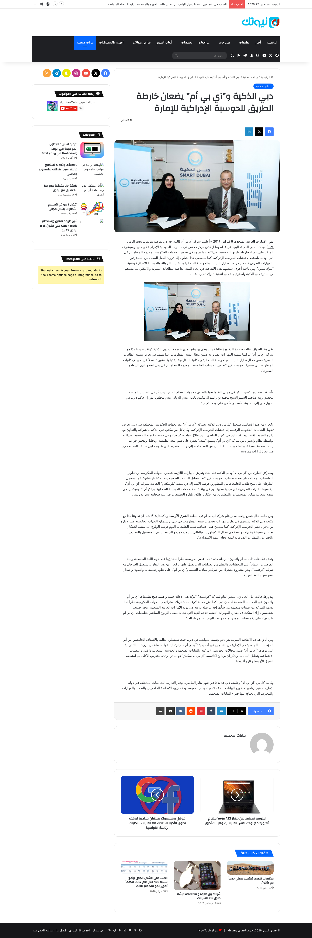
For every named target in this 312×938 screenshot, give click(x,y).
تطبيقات (244, 42)
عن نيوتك (98, 930)
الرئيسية (272, 42)
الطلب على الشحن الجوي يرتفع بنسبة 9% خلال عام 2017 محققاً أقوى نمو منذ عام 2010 (146, 882)
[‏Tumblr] (211, 711)
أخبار (258, 42)
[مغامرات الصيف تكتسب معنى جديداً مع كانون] (250, 867)
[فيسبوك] (269, 131)
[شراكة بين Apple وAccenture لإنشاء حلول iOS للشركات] (197, 875)
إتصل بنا (61, 930)
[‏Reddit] (191, 711)
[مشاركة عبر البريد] (170, 711)
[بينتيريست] (201, 711)
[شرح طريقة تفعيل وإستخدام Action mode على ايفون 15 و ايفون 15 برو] (92, 227)
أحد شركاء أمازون (79, 930)
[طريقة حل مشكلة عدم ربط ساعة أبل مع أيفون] (92, 191)
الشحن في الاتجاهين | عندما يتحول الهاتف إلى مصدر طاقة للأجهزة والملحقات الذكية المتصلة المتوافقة (167, 4)
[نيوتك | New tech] (260, 22)
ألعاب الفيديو (165, 42)
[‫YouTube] (86, 73)
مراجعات (204, 42)
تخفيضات (187, 42)
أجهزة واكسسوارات (111, 42)
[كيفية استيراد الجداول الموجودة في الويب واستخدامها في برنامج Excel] (92, 150)
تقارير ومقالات (142, 42)
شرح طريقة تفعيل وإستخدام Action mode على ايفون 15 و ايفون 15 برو (58, 225)
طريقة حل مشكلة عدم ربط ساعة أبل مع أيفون (60, 188)
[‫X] (259, 131)
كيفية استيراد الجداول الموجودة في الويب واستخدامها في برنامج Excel (59, 148)
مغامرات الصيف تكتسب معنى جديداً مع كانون (251, 880)
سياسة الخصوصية (43, 930)
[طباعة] (160, 711)
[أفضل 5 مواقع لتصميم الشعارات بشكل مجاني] (92, 209)
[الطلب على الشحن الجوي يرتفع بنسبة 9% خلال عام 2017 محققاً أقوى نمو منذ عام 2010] (144, 867)
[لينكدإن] (249, 131)
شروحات (225, 42)
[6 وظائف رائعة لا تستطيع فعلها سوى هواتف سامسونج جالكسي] (92, 171)
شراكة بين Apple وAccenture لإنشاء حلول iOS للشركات (199, 896)
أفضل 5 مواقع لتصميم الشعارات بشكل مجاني (62, 207)
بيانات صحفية (85, 42)
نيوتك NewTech (208, 930)
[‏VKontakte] (180, 711)
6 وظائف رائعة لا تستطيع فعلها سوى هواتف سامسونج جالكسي (58, 169)
